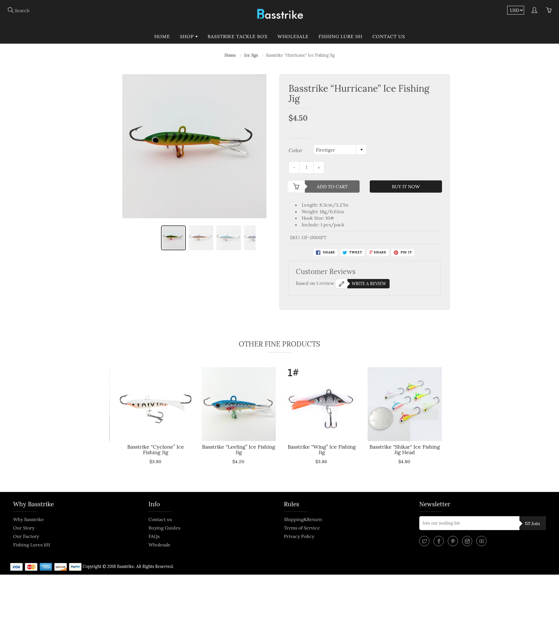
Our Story (23, 528)
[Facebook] (439, 541)
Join (535, 523)
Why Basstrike (28, 519)
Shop (187, 36)
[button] (113, 427)
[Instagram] (467, 541)
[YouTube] (481, 541)
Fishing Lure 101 (340, 36)
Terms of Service (302, 528)
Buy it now (406, 186)
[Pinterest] (453, 541)
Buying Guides (164, 528)
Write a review (369, 283)
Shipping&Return (303, 519)
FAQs (154, 536)
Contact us (388, 36)
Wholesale (293, 36)
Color (296, 150)
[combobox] (340, 149)
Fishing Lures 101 (31, 545)
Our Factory (26, 536)
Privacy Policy (299, 536)
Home (162, 36)
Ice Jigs (251, 55)
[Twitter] (424, 541)
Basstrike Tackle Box (238, 36)
